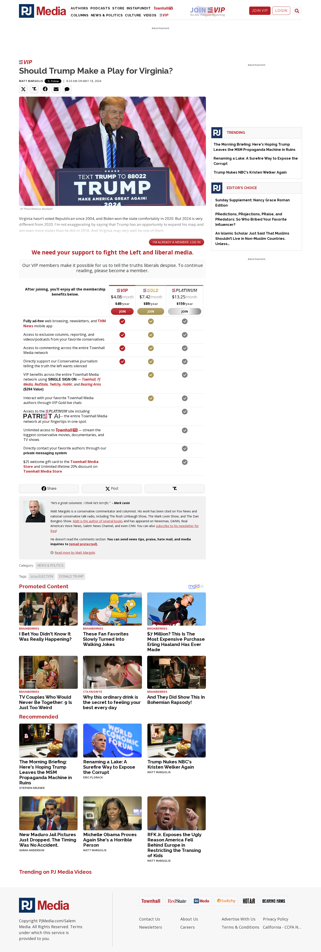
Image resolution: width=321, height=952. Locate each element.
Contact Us (149, 919)
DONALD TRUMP (71, 576)
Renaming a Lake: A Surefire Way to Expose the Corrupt (109, 767)
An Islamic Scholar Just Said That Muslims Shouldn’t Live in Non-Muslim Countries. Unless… (252, 238)
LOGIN (281, 11)
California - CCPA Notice (282, 927)
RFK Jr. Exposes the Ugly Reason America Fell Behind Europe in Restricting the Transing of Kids (174, 845)
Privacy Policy (275, 919)
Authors (79, 8)
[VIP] (164, 15)
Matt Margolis (31, 81)
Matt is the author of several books (98, 521)
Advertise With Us (238, 919)
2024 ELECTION (41, 576)
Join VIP (260, 11)
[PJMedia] (42, 10)
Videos (150, 15)
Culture (133, 15)
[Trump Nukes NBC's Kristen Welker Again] (176, 740)
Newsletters (150, 927)
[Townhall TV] (165, 8)
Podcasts (100, 8)
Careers (187, 927)
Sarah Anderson (31, 850)
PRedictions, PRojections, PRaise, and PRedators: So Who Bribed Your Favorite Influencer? (251, 219)
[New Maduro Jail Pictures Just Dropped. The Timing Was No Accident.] (48, 813)
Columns (80, 15)
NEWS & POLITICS (50, 565)
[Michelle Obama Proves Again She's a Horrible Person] (112, 813)
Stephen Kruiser (32, 788)
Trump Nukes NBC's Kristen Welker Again (170, 764)
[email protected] (83, 544)
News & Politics (107, 15)
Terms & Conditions (240, 927)
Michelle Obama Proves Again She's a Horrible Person (110, 840)
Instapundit (139, 8)
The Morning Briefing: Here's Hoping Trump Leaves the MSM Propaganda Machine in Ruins (45, 772)
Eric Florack (93, 777)
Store (118, 8)
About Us (189, 919)
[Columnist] (36, 511)
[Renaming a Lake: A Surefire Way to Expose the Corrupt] (112, 740)
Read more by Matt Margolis (75, 552)
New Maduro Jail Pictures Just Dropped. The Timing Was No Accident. (47, 840)
